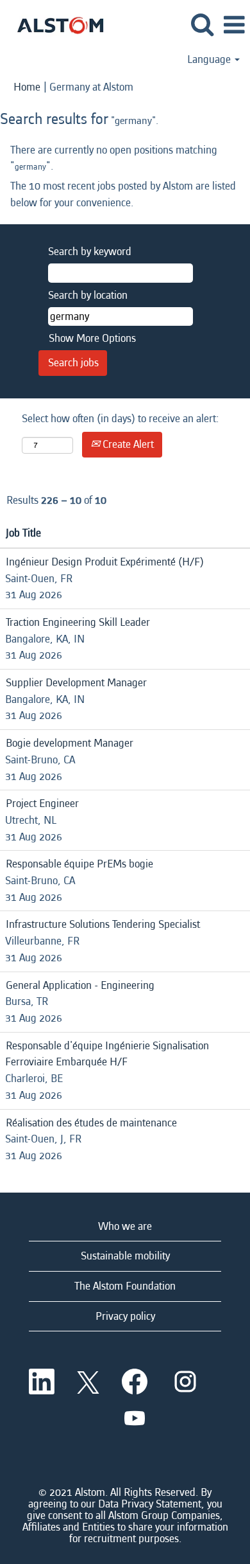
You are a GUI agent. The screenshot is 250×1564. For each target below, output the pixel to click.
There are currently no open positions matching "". (113, 158)
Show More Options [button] (92, 338)
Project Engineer (42, 803)
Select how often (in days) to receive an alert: (120, 419)
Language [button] (210, 59)
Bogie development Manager (69, 743)
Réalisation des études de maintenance (91, 1123)
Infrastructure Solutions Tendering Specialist (103, 924)
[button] (234, 26)
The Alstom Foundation (125, 1286)
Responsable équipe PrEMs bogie (79, 864)
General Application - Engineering (80, 985)
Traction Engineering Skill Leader (78, 622)
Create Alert (127, 444)
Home (26, 87)
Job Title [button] (23, 533)
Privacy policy (125, 1316)
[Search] (202, 25)
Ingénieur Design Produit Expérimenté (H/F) (105, 562)
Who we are (125, 1226)
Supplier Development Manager (76, 683)
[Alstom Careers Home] (55, 24)
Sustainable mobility (125, 1256)
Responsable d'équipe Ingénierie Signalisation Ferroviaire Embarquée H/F (107, 1054)
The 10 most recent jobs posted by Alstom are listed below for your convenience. (123, 194)
